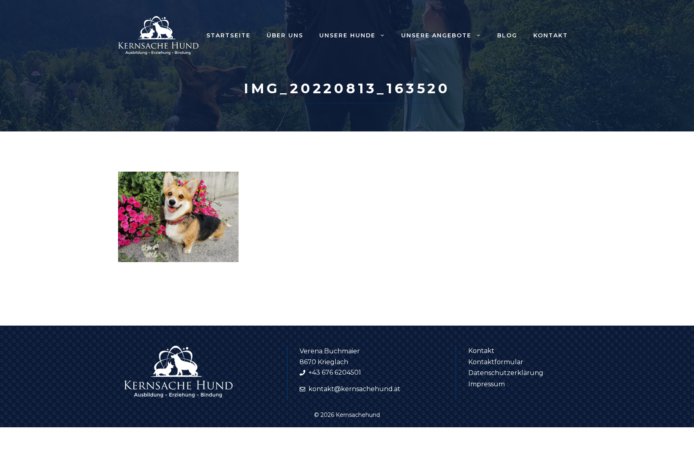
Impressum (486, 384)
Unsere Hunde (347, 35)
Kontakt (550, 35)
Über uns (285, 35)
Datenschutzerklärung (505, 373)
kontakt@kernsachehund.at (354, 389)
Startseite (228, 35)
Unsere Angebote (436, 35)
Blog (507, 35)
